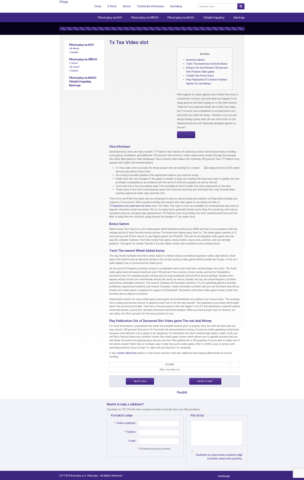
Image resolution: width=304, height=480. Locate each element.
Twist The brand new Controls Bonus (206, 63)
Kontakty (176, 6)
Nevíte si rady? (205, 381)
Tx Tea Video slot (128, 42)
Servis (127, 6)
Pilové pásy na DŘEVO (144, 17)
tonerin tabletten (126, 353)
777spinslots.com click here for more (130, 205)
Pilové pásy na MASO (181, 17)
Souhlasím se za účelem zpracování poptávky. (219, 456)
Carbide (74, 52)
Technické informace (150, 6)
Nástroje (239, 17)
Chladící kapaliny (214, 17)
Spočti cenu (186, 134)
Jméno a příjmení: (125, 423)
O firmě (111, 6)
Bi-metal (74, 66)
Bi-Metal (74, 48)
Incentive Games (195, 59)
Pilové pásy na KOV (110, 17)
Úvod (98, 6)
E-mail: (132, 440)
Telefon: (130, 431)
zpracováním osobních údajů (226, 454)
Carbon (74, 63)
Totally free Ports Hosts (200, 75)
